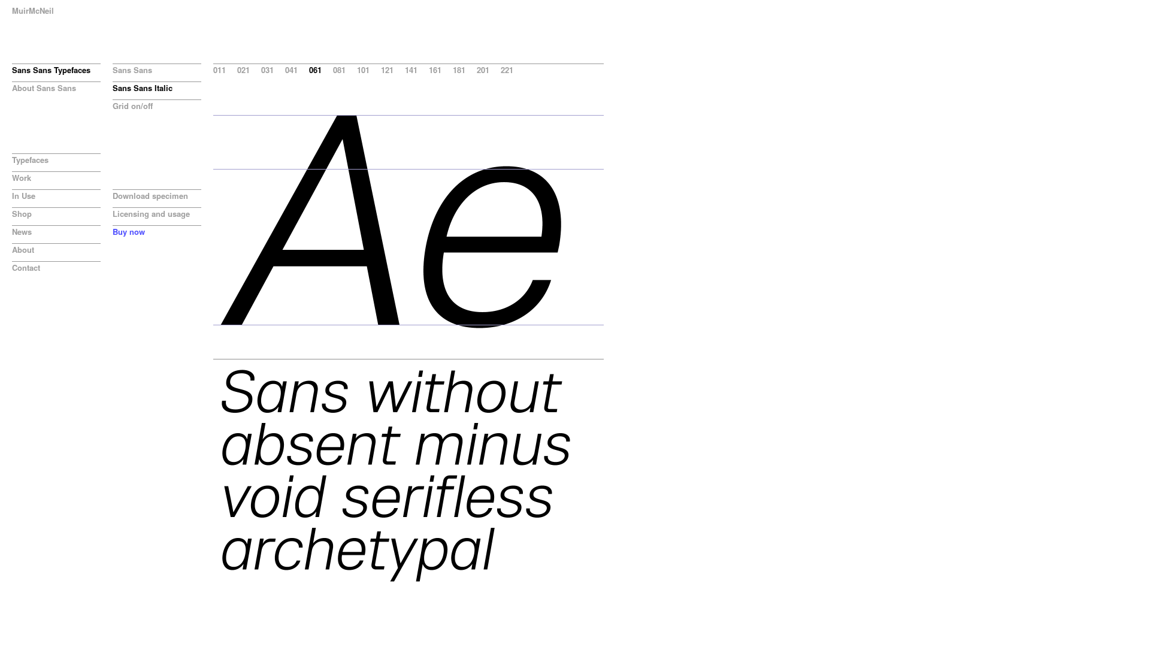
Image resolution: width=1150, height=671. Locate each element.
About (23, 249)
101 (363, 69)
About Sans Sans (44, 87)
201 (483, 69)
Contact (26, 267)
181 (459, 69)
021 (243, 69)
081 (339, 69)
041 (291, 69)
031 (267, 69)
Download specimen (150, 195)
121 (387, 69)
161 (435, 69)
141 (411, 69)
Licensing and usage (151, 213)
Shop (22, 213)
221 (507, 69)
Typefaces (30, 159)
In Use (23, 195)
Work (21, 177)
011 (219, 69)
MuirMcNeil (33, 10)
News (22, 231)
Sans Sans (132, 69)
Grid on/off (133, 105)
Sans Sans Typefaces (51, 69)
